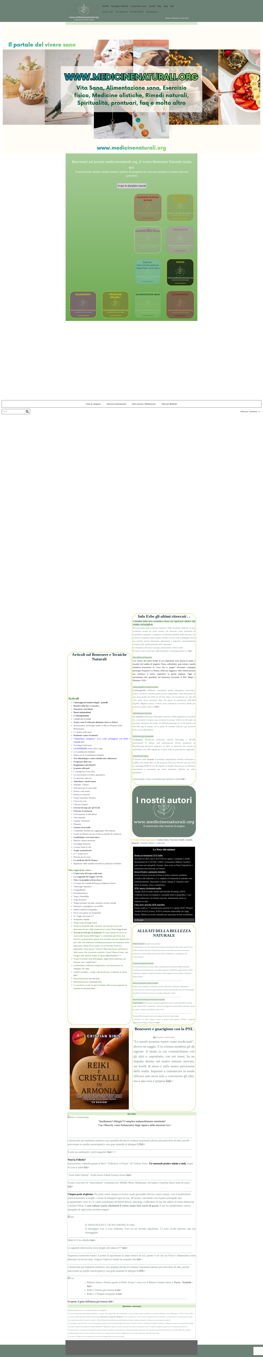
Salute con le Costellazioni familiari (89, 755)
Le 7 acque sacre (81, 854)
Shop (165, 6)
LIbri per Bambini (169, 404)
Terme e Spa (107, 12)
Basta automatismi (82, 712)
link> (83, 742)
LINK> (144, 680)
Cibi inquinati (79, 817)
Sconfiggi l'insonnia (82, 844)
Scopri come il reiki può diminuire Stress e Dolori (96, 722)
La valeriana (138, 717)
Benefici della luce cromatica (86, 706)
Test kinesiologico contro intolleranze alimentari (95, 758)
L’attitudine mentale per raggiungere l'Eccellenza (94, 831)
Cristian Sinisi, (163, 840)
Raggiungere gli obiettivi (85, 765)
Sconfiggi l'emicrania (83, 745)
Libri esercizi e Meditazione (144, 404)
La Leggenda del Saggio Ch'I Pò (88, 877)
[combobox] (253, 411)
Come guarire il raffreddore (85, 814)
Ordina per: (244, 411)
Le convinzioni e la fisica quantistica (89, 775)
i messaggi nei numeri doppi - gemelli (91, 702)
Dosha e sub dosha (82, 791)
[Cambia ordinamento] (259, 411)
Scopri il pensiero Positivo (85, 798)
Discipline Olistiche (119, 6)
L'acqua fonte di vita (82, 847)
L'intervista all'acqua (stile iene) (88, 873)
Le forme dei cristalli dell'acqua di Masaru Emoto (95, 883)
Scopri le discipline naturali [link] (132, 185)
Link (172, 6)
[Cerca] (27, 411)
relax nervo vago (88, 748)
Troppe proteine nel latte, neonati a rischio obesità (95, 903)
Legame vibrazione (82, 821)
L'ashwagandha (139, 690)
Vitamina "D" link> (82, 969)
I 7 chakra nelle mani (83, 732)
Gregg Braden (80, 890)
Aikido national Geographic (85, 909)
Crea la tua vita (80, 801)
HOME (105, 6)
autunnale (93, 982)
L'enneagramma (81, 715)
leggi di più (122, 929)
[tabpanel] (148, 6)
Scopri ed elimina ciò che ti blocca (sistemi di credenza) (97, 834)
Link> (118, 1290)
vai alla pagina (139, 920)
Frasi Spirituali (121, 12)
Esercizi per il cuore (82, 857)
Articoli (151, 6)
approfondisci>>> (113, 955)
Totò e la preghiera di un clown (87, 880)
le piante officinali (81, 768)
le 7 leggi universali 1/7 (84, 916)
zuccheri (87, 988)
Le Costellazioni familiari (84, 752)
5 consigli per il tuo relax (84, 771)
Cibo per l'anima (81, 804)
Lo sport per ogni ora (83, 778)
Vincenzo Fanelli (177, 840)
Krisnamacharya (81, 893)
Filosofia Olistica (136, 12)
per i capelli (87, 962)
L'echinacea (138, 740)
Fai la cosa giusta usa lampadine (87, 913)
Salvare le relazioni (82, 794)
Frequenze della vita (83, 762)
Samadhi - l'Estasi (81, 785)
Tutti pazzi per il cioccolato (85, 788)
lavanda (150, 759)
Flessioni (77, 824)
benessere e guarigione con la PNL (88, 906)
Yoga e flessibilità (81, 896)
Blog (159, 6)
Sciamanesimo (152, 12)
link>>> (111, 1152)
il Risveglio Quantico (83, 886)
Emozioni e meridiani (83, 709)
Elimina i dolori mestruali (84, 840)
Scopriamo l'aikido (82, 919)
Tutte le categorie (93, 404)
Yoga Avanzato (80, 900)
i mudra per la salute (82, 719)
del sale (92, 978)
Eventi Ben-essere (138, 6)
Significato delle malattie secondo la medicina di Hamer (97, 863)
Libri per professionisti (116, 404)
